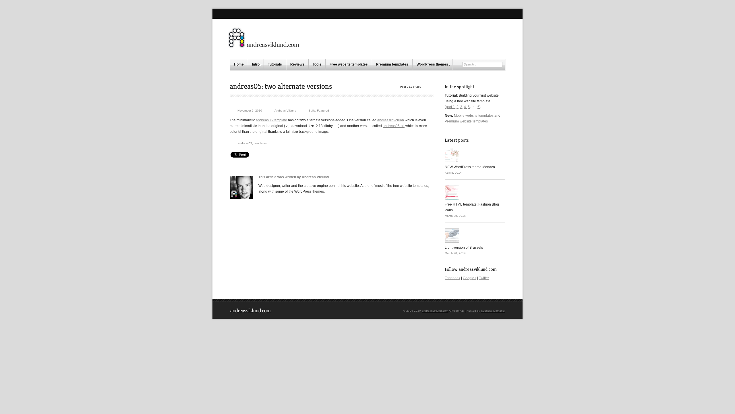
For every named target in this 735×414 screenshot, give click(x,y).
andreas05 (245, 143)
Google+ (469, 278)
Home (239, 64)
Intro (256, 64)
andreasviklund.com (435, 310)
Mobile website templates (474, 116)
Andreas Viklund (285, 110)
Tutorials (275, 64)
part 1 (450, 107)
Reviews (297, 64)
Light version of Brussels (464, 248)
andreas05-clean (390, 120)
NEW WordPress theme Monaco (470, 167)
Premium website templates (466, 121)
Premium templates (392, 64)
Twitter (484, 278)
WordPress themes (432, 64)
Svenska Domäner (493, 310)
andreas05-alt (394, 126)
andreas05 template (271, 120)
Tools (317, 64)
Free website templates (349, 64)
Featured (323, 110)
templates (260, 143)
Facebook (452, 278)
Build (312, 110)
